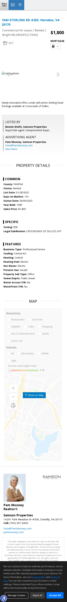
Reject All (37, 595)
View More (11, 149)
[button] (4, 598)
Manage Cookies (16, 595)
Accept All (55, 595)
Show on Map (35, 395)
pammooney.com (13, 532)
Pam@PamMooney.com (19, 145)
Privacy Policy (38, 577)
